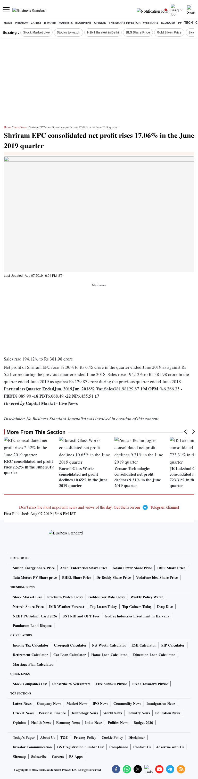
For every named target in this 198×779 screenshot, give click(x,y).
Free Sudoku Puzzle (111, 683)
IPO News (100, 703)
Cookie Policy (112, 737)
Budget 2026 (143, 722)
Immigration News (160, 703)
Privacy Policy (85, 737)
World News (112, 713)
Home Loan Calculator (109, 654)
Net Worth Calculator (109, 645)
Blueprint (83, 22)
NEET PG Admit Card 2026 (35, 616)
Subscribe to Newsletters (71, 683)
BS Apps (75, 756)
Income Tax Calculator (30, 645)
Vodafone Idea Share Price (157, 577)
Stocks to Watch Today (65, 597)
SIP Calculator (173, 645)
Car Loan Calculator (69, 654)
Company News (49, 703)
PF (180, 22)
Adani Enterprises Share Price (83, 568)
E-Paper (50, 22)
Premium (21, 22)
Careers (58, 756)
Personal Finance (52, 713)
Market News (77, 703)
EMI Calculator (143, 645)
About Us (47, 737)
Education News (167, 713)
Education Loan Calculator (154, 654)
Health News (41, 722)
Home (8, 22)
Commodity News (127, 703)
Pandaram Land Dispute (32, 625)
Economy (168, 22)
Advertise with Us (170, 747)
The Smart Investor (125, 22)
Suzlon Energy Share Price (34, 568)
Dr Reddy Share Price (113, 577)
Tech (188, 22)
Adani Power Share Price (132, 568)
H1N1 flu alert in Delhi (103, 32)
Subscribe (38, 756)
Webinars (150, 22)
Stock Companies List (30, 683)
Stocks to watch (68, 32)
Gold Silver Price (169, 32)
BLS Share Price (138, 32)
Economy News (68, 722)
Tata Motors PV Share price (35, 577)
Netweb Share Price (28, 606)
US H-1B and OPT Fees (80, 616)
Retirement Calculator (30, 654)
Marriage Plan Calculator (33, 664)
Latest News (22, 703)
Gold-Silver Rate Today (106, 597)
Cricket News (23, 713)
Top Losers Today (103, 606)
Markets (66, 22)
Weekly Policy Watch (146, 597)
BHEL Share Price (76, 577)
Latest (36, 22)
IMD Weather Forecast (66, 606)
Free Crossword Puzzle (150, 683)
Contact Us (142, 747)
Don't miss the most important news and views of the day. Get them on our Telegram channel (99, 507)
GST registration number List (80, 747)
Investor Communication (32, 747)
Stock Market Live (36, 32)
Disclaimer (136, 737)
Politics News (118, 722)
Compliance (118, 747)
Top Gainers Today (137, 606)
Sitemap (19, 756)
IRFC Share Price (171, 568)
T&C (64, 737)
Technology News (84, 713)
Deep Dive (165, 606)
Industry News (138, 713)
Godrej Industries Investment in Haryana (137, 616)
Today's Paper (24, 737)
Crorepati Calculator (70, 645)
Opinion (100, 22)
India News (20, 127)
